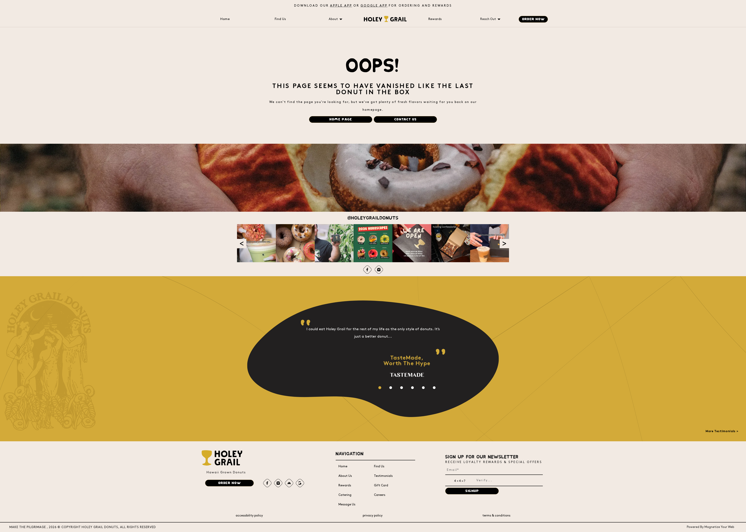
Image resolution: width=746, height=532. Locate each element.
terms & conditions (496, 515)
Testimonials (383, 476)
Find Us (280, 19)
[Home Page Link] (385, 21)
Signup (472, 491)
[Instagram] (379, 270)
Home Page (340, 119)
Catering (344, 495)
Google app (374, 5)
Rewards (435, 19)
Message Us (346, 504)
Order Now (533, 19)
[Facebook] (367, 270)
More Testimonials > (722, 431)
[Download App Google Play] (300, 483)
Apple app (341, 5)
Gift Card (381, 485)
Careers (379, 495)
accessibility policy (249, 515)
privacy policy (373, 515)
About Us (345, 476)
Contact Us (405, 119)
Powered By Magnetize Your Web (710, 527)
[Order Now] (289, 483)
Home (225, 19)
